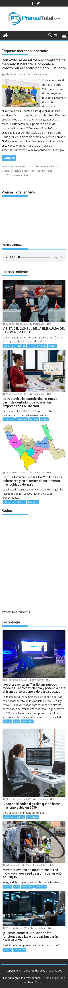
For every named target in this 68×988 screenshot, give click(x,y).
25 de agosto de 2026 (16, 323)
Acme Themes (37, 982)
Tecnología (27, 721)
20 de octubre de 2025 (17, 928)
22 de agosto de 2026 (16, 472)
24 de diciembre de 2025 (18, 799)
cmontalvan (42, 74)
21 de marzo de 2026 (16, 679)
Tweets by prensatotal (16, 611)
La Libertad (9, 345)
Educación (9, 419)
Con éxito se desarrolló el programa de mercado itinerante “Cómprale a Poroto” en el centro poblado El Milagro (34, 64)
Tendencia (19, 166)
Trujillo (30, 166)
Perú (30, 345)
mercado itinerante (42, 170)
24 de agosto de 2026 (16, 394)
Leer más (9, 158)
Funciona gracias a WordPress (22, 977)
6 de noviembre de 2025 (18, 865)
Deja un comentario (19, 175)
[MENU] (64, 35)
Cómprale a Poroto (21, 170)
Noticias (9, 166)
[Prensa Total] (5, 34)
